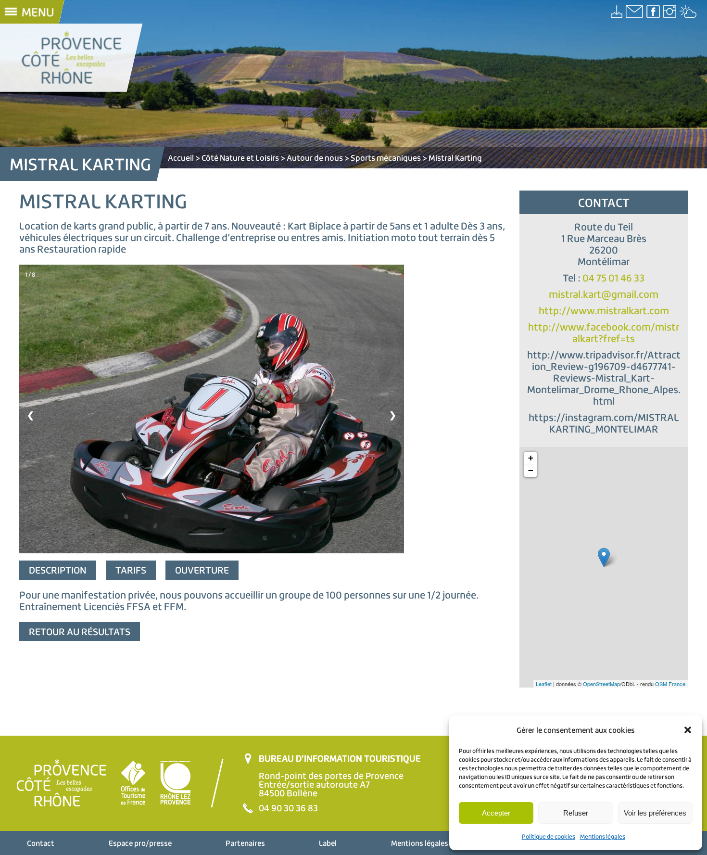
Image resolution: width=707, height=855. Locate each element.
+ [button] (530, 458)
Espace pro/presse (140, 843)
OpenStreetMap (601, 684)
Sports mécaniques (386, 158)
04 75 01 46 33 (613, 278)
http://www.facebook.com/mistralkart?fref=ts (603, 332)
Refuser (575, 813)
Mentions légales (602, 836)
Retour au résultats (79, 631)
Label (328, 843)
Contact (40, 843)
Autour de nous (315, 158)
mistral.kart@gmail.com (603, 294)
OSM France (670, 684)
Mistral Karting (455, 158)
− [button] (530, 470)
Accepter (496, 813)
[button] (688, 730)
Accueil (181, 158)
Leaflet (544, 684)
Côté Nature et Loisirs (240, 158)
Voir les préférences (655, 813)
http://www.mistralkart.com (604, 310)
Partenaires (245, 843)
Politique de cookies (548, 836)
